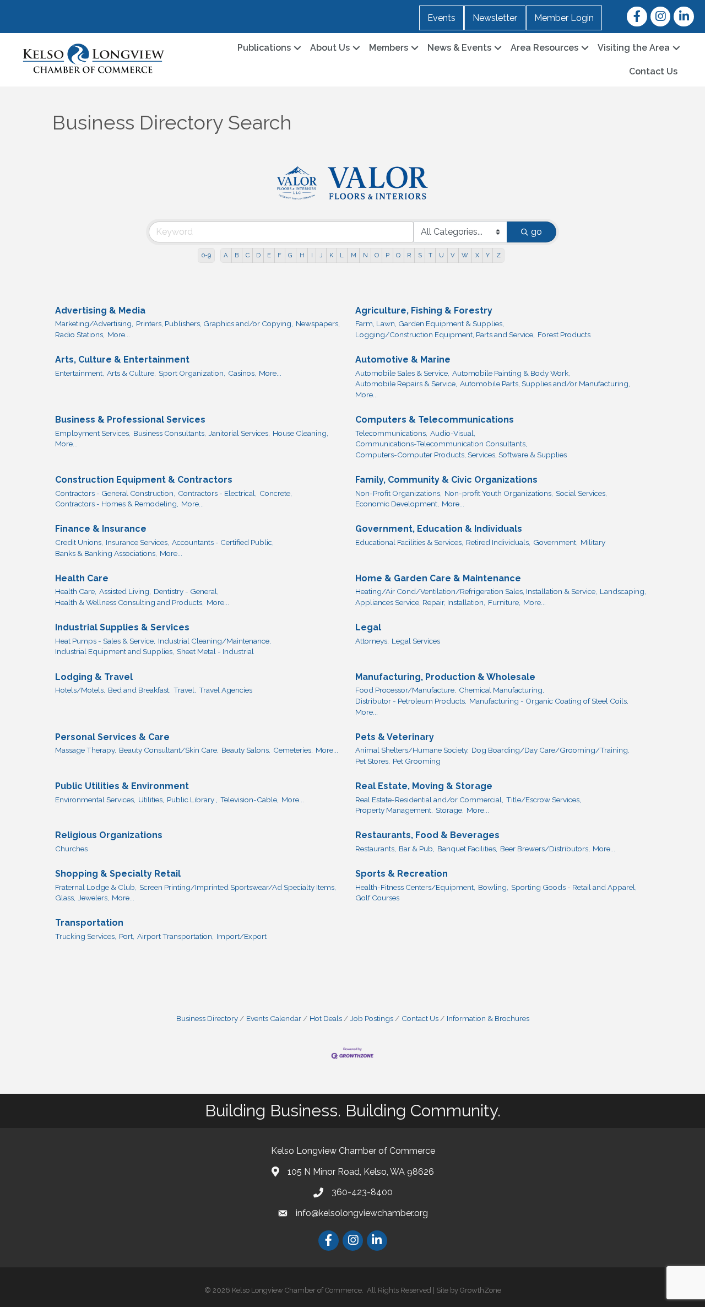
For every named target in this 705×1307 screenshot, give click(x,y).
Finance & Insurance (101, 528)
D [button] (258, 255)
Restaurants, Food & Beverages (427, 835)
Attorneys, (372, 640)
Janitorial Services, (239, 433)
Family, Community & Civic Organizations (446, 479)
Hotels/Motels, (80, 689)
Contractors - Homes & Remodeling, (116, 503)
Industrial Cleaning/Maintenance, (214, 640)
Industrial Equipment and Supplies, (114, 651)
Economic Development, (397, 503)
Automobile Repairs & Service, (406, 383)
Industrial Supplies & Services (122, 627)
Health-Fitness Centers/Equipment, (415, 887)
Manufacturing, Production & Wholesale (445, 677)
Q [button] (398, 255)
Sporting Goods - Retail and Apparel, (574, 887)
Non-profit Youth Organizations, (498, 493)
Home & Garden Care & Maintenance (438, 578)
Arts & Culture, (131, 373)
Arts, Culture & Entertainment (122, 359)
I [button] (312, 255)
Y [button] (488, 255)
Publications (264, 47)
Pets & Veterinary (394, 737)
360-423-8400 (362, 1192)
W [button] (465, 255)
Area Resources (544, 47)
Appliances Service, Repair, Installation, (420, 602)
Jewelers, (93, 897)
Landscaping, (623, 591)
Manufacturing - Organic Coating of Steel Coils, (548, 700)
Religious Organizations (108, 835)
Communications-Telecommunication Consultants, (441, 443)
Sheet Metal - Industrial (215, 651)
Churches (71, 848)
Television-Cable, (249, 799)
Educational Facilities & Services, (409, 542)
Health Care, (75, 591)
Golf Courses (377, 897)
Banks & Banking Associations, (106, 553)
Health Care (82, 578)
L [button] (342, 255)
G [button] (290, 255)
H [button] (302, 255)
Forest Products (564, 334)
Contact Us (653, 71)
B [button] (236, 255)
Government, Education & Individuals (438, 528)
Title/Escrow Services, (543, 799)
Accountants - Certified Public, (223, 542)
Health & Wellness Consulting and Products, (129, 602)
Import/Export (241, 936)
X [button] (477, 255)
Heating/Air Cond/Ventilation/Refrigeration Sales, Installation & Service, (476, 591)
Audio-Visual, (452, 433)
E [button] (269, 255)
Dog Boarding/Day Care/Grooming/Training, (550, 750)
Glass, (65, 897)
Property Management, (394, 810)
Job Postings (371, 1018)
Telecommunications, (391, 433)
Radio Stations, (80, 334)
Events (441, 18)
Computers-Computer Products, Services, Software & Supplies (461, 454)
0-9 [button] (206, 255)
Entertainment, (79, 373)
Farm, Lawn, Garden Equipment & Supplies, (429, 323)
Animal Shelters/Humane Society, (412, 750)
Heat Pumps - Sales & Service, (105, 640)
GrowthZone (480, 1290)
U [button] (441, 255)
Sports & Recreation (401, 873)
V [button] (453, 255)
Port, (126, 936)
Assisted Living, (125, 591)
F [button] (279, 255)
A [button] (226, 255)
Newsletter (495, 18)
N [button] (365, 255)
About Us (330, 47)
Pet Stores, (372, 761)
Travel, (184, 689)
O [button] (377, 255)
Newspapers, (318, 323)
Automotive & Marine (403, 359)
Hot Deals (326, 1018)
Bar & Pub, (417, 848)
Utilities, (151, 799)
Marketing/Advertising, (94, 323)
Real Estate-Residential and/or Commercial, (429, 799)
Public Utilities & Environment (122, 786)
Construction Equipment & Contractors (143, 479)
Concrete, (275, 493)
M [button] (353, 255)
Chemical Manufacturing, (501, 689)
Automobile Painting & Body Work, (511, 373)
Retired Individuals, (498, 542)
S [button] (420, 255)
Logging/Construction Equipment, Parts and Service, (445, 334)
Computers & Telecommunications (434, 419)
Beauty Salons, (245, 750)
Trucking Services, (85, 936)
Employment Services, (93, 433)
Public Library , (192, 799)
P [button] (387, 255)
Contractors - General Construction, (115, 493)
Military (593, 542)
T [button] (430, 255)
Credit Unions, (79, 542)
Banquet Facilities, (467, 848)
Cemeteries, (293, 750)
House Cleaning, (300, 433)
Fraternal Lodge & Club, (96, 887)
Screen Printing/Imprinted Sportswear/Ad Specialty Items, (237, 887)
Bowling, (493, 887)
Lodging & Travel (94, 677)
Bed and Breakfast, (139, 689)
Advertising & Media (100, 310)
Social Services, (581, 493)
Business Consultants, (169, 433)
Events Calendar (273, 1018)
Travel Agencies (225, 689)
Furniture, (504, 602)
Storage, (450, 810)
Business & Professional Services (130, 419)
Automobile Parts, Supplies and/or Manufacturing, (545, 383)
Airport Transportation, (175, 936)
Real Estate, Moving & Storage (423, 786)
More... (118, 334)
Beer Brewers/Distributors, (545, 848)
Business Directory (207, 1018)
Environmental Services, (95, 799)
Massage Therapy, (85, 750)
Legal (368, 627)
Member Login (564, 18)
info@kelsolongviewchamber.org (362, 1213)
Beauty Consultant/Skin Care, (169, 750)
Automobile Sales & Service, (402, 373)
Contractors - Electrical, (217, 493)
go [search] (536, 231)
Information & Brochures (488, 1018)
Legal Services (416, 640)
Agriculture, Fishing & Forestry (423, 310)
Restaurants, (375, 848)
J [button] (321, 255)
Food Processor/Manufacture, (405, 689)
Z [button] (498, 255)
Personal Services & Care (112, 737)
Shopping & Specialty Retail (118, 873)
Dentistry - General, (186, 591)
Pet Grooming (417, 761)
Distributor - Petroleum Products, (411, 700)
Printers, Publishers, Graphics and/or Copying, (214, 323)
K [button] (331, 255)
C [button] (248, 255)
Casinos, (242, 373)
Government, (555, 542)
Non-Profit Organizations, (398, 493)
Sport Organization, (192, 373)
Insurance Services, (137, 542)
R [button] (409, 255)
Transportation (89, 922)
